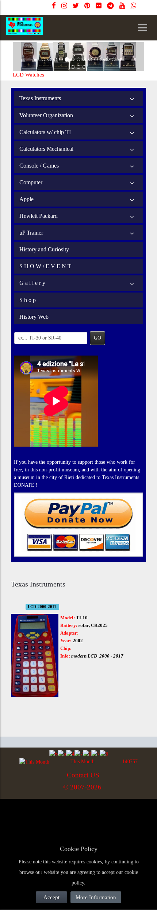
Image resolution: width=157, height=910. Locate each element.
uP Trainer (31, 233)
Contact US (83, 775)
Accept (51, 897)
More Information (96, 897)
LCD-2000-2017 (42, 607)
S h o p (27, 300)
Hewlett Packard (38, 216)
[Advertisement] (69, 816)
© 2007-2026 (82, 787)
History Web (34, 317)
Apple (26, 199)
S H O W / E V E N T (45, 266)
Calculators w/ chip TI (45, 132)
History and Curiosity (44, 249)
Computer (30, 182)
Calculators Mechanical (46, 149)
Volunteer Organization (46, 115)
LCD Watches (28, 75)
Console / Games (39, 165)
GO (97, 338)
